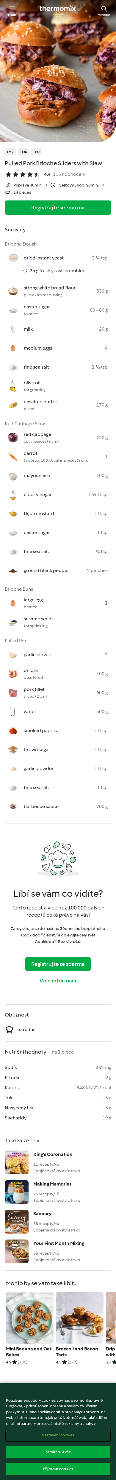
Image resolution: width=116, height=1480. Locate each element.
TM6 (23, 152)
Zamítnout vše (58, 1452)
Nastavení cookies (58, 1435)
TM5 (36, 152)
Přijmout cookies (58, 1469)
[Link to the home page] (58, 11)
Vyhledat (104, 15)
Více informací (58, 980)
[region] (58, 1431)
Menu (12, 15)
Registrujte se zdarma (58, 207)
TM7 (10, 152)
